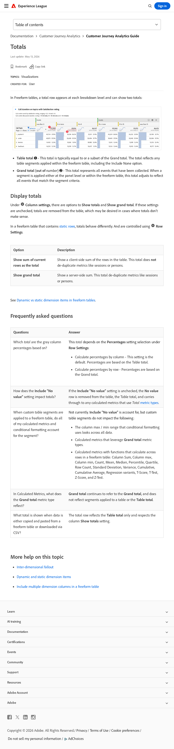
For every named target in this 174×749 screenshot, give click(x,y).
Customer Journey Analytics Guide (112, 36)
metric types (145, 402)
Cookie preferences (125, 730)
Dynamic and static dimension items (44, 576)
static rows (67, 226)
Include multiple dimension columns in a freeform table (58, 586)
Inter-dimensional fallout (35, 567)
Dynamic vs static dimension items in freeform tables (56, 300)
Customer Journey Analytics (59, 36)
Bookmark (21, 66)
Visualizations (29, 77)
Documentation (22, 36)
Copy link (40, 66)
